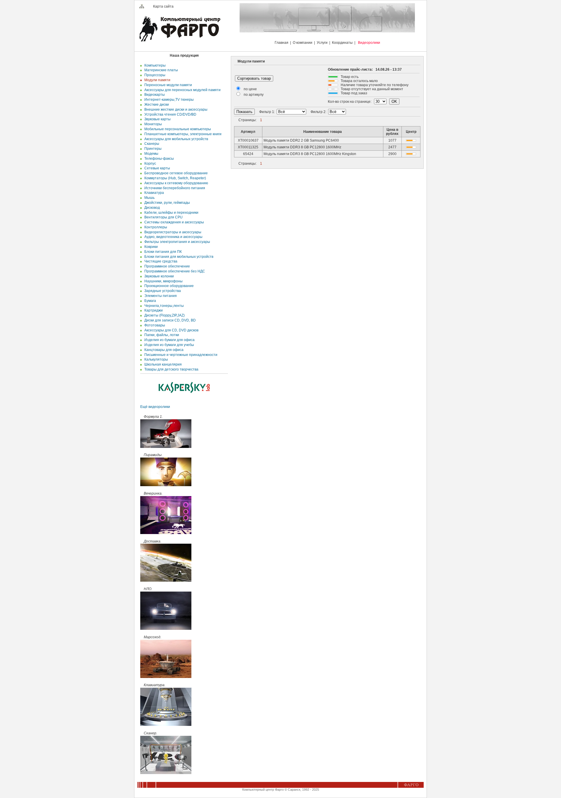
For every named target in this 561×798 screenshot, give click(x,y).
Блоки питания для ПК (162, 252)
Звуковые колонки (158, 276)
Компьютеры (154, 65)
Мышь (149, 198)
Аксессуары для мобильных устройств (175, 139)
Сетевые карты (156, 168)
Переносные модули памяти (167, 85)
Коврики (150, 247)
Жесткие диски (156, 104)
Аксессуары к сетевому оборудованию (175, 183)
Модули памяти (156, 80)
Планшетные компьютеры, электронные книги (182, 134)
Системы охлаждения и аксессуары (173, 222)
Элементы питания (160, 296)
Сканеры (151, 144)
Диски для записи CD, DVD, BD (169, 320)
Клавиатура (153, 193)
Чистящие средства (160, 261)
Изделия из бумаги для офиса (169, 340)
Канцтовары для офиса (163, 350)
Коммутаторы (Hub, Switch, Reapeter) (174, 178)
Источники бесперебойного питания (174, 188)
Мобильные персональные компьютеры (177, 129)
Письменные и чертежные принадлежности (180, 355)
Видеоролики (369, 43)
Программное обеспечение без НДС (174, 271)
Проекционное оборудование (168, 286)
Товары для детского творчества (170, 369)
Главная (281, 43)
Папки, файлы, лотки (161, 335)
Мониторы (152, 124)
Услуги (322, 43)
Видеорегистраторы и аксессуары (172, 232)
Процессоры (154, 75)
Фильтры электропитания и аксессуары (176, 242)
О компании (302, 43)
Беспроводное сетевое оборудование (175, 173)
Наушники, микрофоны (163, 281)
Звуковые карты (157, 119)
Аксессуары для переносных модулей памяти (182, 90)
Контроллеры (155, 227)
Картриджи (153, 310)
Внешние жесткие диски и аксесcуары (175, 109)
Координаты (342, 43)
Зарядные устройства (162, 291)
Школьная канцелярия (162, 364)
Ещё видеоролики (155, 407)
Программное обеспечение (166, 266)
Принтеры (152, 149)
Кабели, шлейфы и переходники (170, 213)
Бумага (149, 301)
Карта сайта (163, 6)
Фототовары (154, 325)
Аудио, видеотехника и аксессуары (172, 237)
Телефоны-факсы (158, 159)
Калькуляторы (155, 359)
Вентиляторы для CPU (163, 217)
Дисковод (151, 208)
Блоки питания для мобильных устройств (178, 257)
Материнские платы (160, 70)
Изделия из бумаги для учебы (168, 345)
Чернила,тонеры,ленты (163, 306)
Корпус (149, 163)
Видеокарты (154, 95)
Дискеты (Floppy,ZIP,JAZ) (164, 315)
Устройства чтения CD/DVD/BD (169, 114)
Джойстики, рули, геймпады (166, 203)
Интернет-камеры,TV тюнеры (168, 100)
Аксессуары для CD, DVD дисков (170, 330)
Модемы (150, 154)
